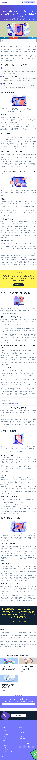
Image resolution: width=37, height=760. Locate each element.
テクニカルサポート (23, 736)
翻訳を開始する (18, 284)
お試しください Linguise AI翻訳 (27, 644)
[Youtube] (29, 746)
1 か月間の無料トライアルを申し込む (18, 621)
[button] (22, 2)
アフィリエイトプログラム (8, 751)
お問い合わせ (6, 743)
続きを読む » (3, 671)
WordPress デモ (6, 745)
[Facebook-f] (24, 746)
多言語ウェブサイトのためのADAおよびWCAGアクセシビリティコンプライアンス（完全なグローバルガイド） (9, 686)
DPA (4, 736)
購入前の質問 (22, 732)
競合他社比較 (6, 749)
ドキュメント (22, 730)
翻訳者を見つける (22, 738)
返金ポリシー (6, 732)
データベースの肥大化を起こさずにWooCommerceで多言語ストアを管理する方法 (8, 668)
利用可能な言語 (6, 734)
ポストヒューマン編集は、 (8, 243)
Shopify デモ (6, 747)
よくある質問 (22, 734)
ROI (27, 213)
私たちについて (6, 738)
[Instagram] (33, 746)
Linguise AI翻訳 (24, 259)
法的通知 (5, 730)
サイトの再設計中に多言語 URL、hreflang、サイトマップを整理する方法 (28, 668)
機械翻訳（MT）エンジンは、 (6, 117)
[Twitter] (20, 746)
